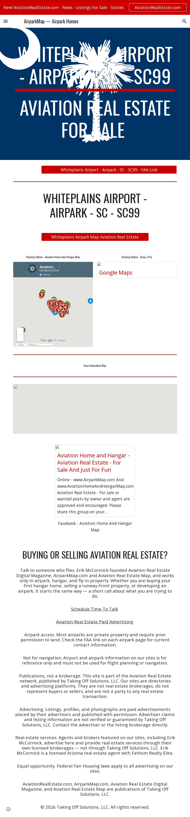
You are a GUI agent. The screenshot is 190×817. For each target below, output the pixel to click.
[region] (95, 7)
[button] (5, 21)
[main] (95, 94)
